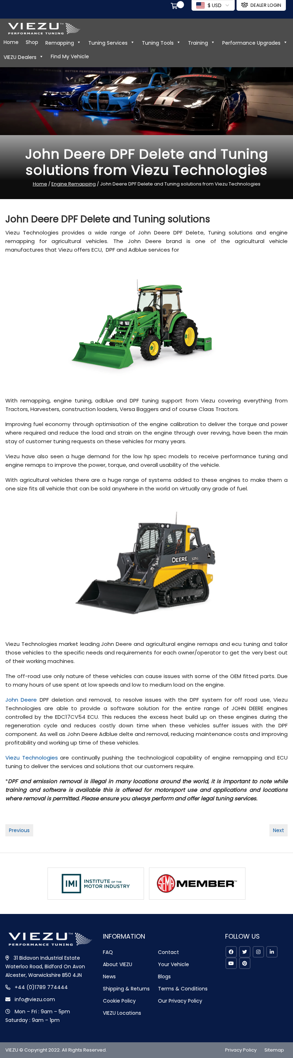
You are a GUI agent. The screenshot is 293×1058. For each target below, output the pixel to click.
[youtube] (231, 963)
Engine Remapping (73, 184)
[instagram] (258, 952)
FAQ (108, 952)
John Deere (21, 699)
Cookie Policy (119, 1000)
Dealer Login (265, 5)
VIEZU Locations (122, 1013)
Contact (168, 952)
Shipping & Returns (126, 988)
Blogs (164, 976)
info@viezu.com (35, 999)
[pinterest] (244, 963)
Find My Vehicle (70, 56)
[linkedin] (272, 952)
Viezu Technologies (31, 757)
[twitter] (244, 952)
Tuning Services (108, 42)
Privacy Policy (241, 1050)
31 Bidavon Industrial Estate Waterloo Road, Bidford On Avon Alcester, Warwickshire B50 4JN (45, 966)
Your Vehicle (173, 964)
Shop (32, 42)
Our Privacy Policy (180, 1000)
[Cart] (175, 7)
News (109, 976)
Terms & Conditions (183, 988)
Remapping (59, 42)
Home (11, 42)
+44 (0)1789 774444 (41, 987)
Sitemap (274, 1050)
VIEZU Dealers (20, 57)
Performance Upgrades (251, 42)
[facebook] (231, 952)
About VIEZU (117, 964)
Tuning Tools (158, 42)
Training (198, 42)
